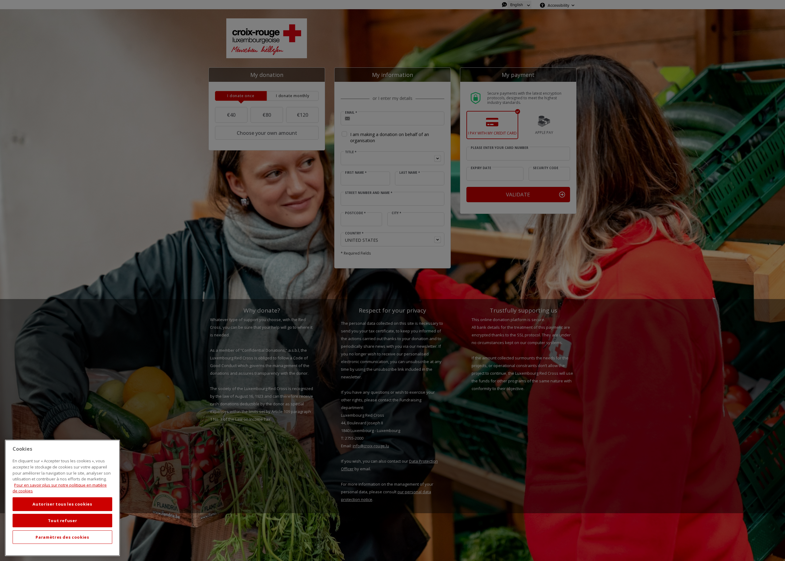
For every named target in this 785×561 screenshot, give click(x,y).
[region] (62, 498)
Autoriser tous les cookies (62, 504)
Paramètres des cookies (62, 537)
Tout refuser (62, 520)
